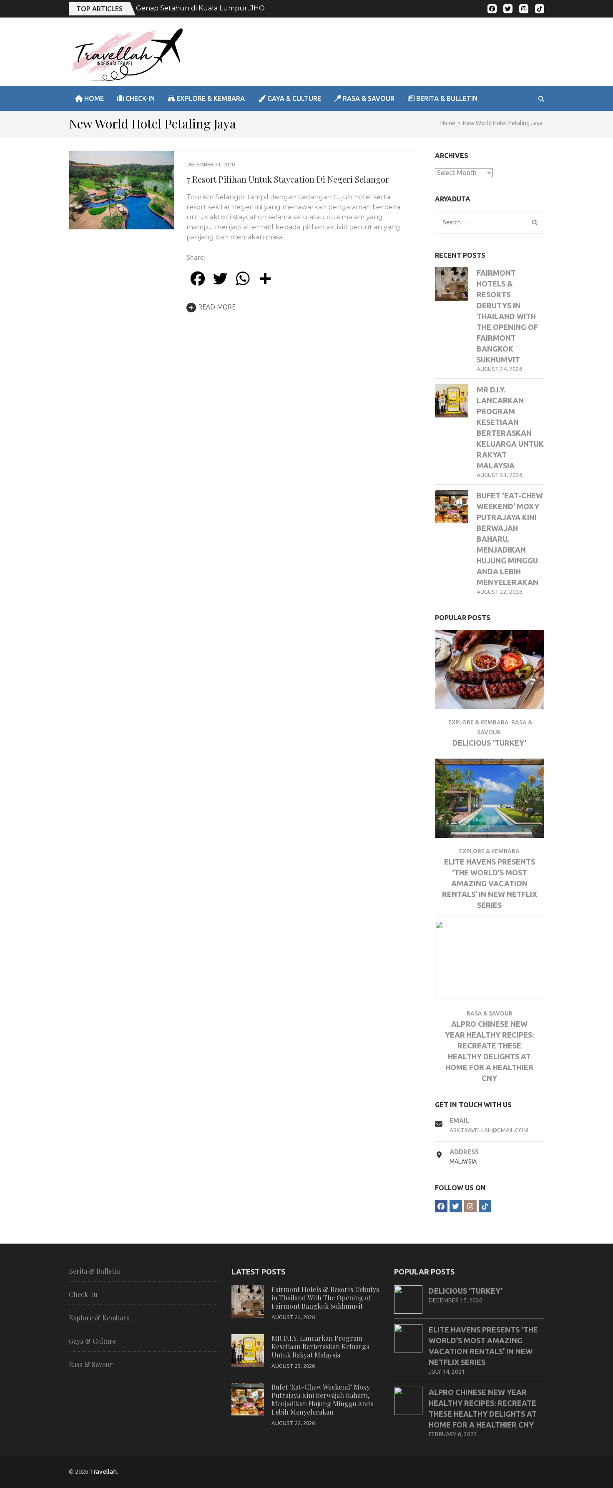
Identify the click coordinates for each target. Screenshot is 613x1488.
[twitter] (508, 8)
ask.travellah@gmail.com (489, 1130)
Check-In (139, 98)
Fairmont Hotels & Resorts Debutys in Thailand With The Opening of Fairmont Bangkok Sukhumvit (507, 316)
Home (93, 98)
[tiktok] (539, 8)
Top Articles (99, 9)
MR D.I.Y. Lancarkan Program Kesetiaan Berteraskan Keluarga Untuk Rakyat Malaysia (320, 1346)
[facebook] (492, 8)
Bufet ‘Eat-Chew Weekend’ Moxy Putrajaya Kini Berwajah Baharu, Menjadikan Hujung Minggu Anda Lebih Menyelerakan (322, 1399)
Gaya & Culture (293, 98)
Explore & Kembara (210, 98)
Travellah (103, 1471)
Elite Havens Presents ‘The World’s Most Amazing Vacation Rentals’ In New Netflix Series (489, 883)
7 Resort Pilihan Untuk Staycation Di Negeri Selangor (287, 179)
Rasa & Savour (367, 98)
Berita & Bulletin (446, 98)
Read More (217, 307)
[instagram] (523, 8)
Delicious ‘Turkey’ (489, 743)
